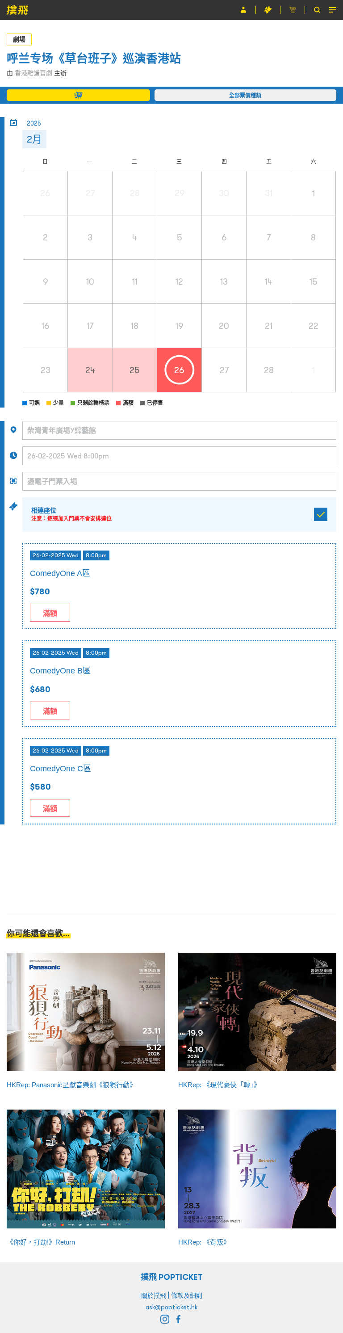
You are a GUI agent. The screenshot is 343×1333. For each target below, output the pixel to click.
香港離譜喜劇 (33, 73)
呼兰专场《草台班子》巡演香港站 (94, 58)
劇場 (19, 39)
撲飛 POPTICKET (172, 1277)
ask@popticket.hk (171, 1307)
